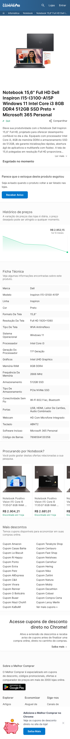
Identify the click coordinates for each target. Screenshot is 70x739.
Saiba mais (58, 646)
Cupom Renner (11, 588)
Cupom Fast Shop (46, 552)
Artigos (7, 704)
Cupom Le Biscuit (13, 552)
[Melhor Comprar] (21, 5)
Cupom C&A (10, 579)
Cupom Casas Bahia (14, 548)
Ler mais (59, 156)
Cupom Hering (44, 566)
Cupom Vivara (11, 584)
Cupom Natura (44, 579)
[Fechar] (64, 723)
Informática (13, 13)
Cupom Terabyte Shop (49, 543)
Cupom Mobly (44, 584)
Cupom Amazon (12, 543)
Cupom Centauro (46, 548)
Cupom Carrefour (46, 561)
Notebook (28, 13)
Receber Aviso (15, 194)
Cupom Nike (43, 570)
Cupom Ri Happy (13, 557)
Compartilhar (60, 120)
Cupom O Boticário (14, 593)
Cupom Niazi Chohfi (14, 602)
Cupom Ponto (11, 561)
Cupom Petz (10, 570)
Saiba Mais (34, 731)
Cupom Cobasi (44, 593)
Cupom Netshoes (46, 557)
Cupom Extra (10, 566)
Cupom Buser (10, 597)
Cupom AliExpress (13, 575)
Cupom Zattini (44, 575)
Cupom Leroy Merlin (48, 602)
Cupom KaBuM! (12, 606)
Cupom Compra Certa (49, 597)
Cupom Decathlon (46, 588)
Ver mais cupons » (47, 606)
